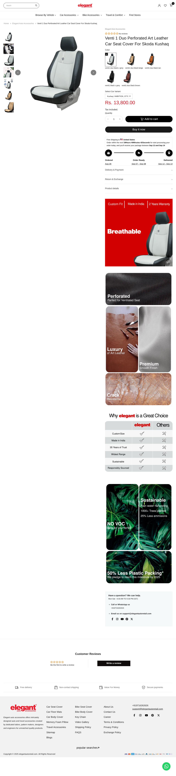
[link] (134, 716)
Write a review (113, 663)
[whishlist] (165, 5)
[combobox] (21, 5)
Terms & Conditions (114, 722)
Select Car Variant (113, 91)
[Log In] (159, 5)
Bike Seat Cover (83, 707)
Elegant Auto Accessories (23, 23)
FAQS (78, 732)
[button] (111, 33)
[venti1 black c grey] (112, 77)
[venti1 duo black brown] (131, 77)
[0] (171, 5)
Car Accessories (68, 15)
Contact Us (109, 712)
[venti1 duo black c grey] (114, 59)
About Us (108, 707)
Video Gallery (82, 722)
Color (107, 50)
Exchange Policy (112, 732)
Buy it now (138, 129)
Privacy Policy (111, 727)
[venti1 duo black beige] (134, 59)
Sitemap (50, 732)
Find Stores (135, 15)
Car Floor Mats (54, 712)
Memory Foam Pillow (57, 722)
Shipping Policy (83, 727)
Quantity (108, 113)
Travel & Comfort (114, 15)
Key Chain (80, 717)
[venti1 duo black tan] (153, 59)
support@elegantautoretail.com (136, 613)
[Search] (36, 5)
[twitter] (158, 716)
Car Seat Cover (54, 707)
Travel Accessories (56, 727)
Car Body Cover (54, 717)
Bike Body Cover (84, 712)
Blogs (49, 737)
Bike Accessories (91, 15)
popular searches (87, 747)
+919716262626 (117, 608)
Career (107, 717)
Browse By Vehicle (44, 15)
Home (6, 23)
